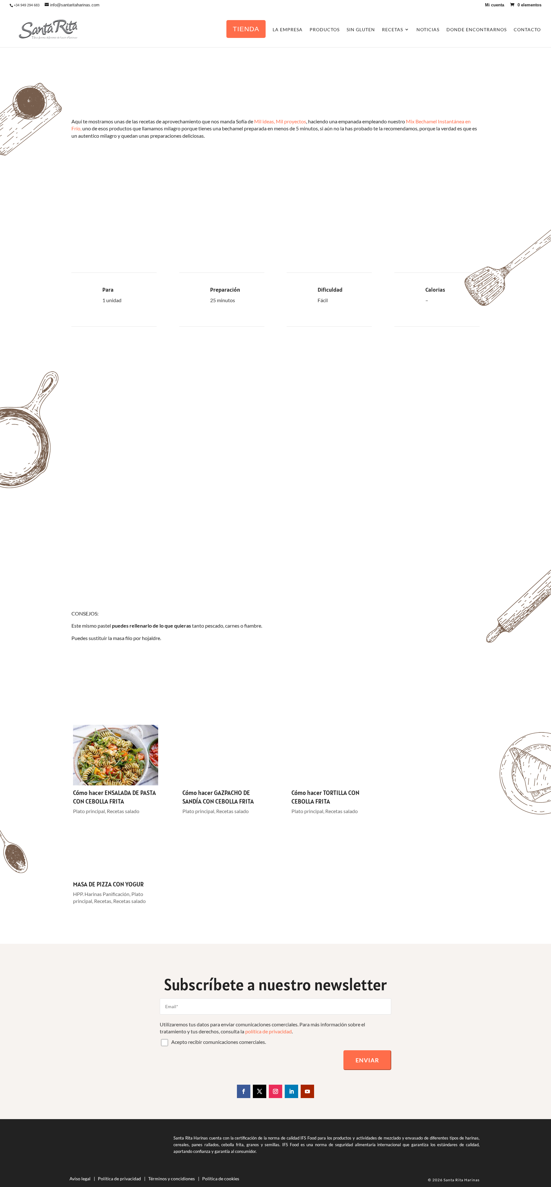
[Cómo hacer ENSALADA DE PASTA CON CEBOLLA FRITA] (115, 755)
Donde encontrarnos (476, 29)
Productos (325, 29)
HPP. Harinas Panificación (101, 894)
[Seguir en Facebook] (243, 1091)
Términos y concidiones (171, 1178)
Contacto (527, 29)
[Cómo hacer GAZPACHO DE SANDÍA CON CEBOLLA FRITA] (225, 755)
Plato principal (89, 811)
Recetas (102, 901)
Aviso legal (80, 1178)
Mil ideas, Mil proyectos (280, 121)
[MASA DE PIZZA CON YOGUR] (115, 846)
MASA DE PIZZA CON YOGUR (108, 884)
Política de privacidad (119, 1178)
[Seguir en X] (259, 1091)
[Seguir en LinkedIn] (291, 1091)
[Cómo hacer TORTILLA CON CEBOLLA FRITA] (334, 755)
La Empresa (288, 29)
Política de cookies (220, 1178)
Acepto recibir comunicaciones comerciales (218, 1042)
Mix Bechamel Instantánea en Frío (131, 218)
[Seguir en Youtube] (307, 1091)
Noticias (427, 29)
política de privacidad (268, 1031)
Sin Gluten (361, 29)
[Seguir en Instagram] (275, 1091)
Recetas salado (123, 811)
